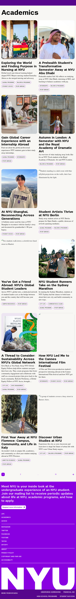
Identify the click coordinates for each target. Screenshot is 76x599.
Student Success (67, 596)
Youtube (4, 538)
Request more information (12, 507)
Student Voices (7, 86)
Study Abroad (20, 86)
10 (56, 474)
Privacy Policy (7, 553)
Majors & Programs (23, 82)
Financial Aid (69, 592)
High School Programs (47, 596)
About (4, 549)
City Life (42, 304)
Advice (4, 521)
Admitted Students (8, 460)
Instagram (5, 527)
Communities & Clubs (55, 304)
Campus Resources (8, 304)
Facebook (5, 534)
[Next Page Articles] (73, 474)
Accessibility (7, 560)
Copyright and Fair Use (11, 556)
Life (2, 514)
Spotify (4, 545)
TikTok (4, 541)
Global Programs (8, 82)
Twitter (4, 531)
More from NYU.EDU (9, 593)
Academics (6, 517)
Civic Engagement (17, 385)
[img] (19, 39)
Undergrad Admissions (51, 592)
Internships (44, 86)
